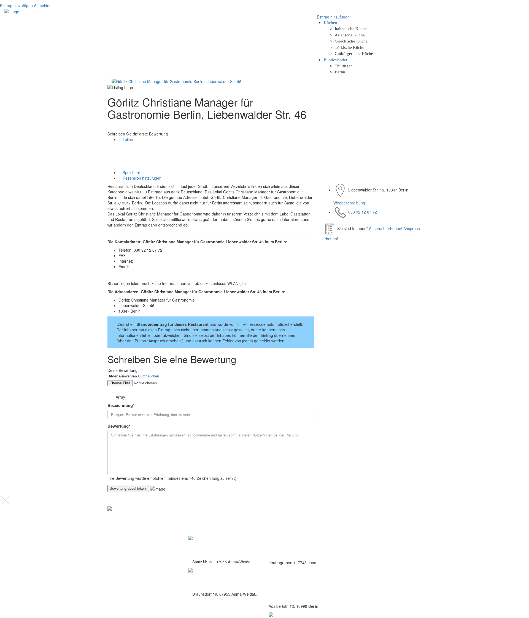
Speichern (131, 172)
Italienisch (277, 538)
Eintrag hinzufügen (16, 5)
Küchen (330, 22)
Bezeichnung (120, 405)
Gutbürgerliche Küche (354, 53)
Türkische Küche (349, 47)
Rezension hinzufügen (141, 178)
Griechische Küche (351, 41)
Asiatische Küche (350, 35)
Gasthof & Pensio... (211, 547)
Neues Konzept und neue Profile (391, 540)
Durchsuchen (148, 376)
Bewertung (118, 426)
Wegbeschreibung (349, 203)
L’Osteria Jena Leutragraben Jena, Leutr (302, 550)
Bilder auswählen (122, 376)
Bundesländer (335, 60)
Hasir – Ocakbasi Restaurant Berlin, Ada (303, 594)
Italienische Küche (351, 28)
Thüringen (344, 66)
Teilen (127, 139)
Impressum (374, 534)
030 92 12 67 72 (362, 212)
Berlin (340, 72)
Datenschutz (375, 528)
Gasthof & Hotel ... (209, 579)
